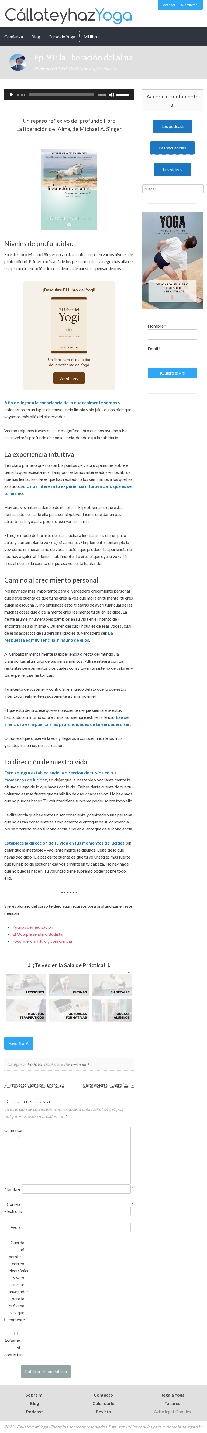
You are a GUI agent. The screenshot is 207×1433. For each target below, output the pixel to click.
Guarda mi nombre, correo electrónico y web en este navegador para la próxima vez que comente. (16, 1281)
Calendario (103, 1403)
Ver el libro (69, 378)
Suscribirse (189, 5)
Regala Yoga (172, 1394)
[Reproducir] (11, 94)
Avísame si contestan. (12, 1347)
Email (154, 348)
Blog (35, 36)
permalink (80, 1064)
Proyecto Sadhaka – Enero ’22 (34, 1084)
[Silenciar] (111, 94)
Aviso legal (164, 1411)
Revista (103, 1411)
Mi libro (91, 36)
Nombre (12, 1189)
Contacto (103, 1394)
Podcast (34, 1064)
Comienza (13, 36)
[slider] (123, 94)
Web (15, 1227)
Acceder (169, 5)
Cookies (183, 1411)
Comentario (12, 1134)
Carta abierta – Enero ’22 (108, 1084)
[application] (69, 94)
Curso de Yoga (62, 36)
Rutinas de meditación (32, 927)
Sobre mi (34, 1394)
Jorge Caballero (102, 68)
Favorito (16, 1043)
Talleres (172, 1403)
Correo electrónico (12, 1207)
